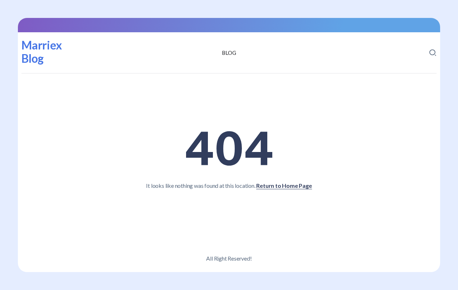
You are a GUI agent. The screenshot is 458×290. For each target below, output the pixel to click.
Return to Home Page (284, 185)
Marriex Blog (41, 51)
